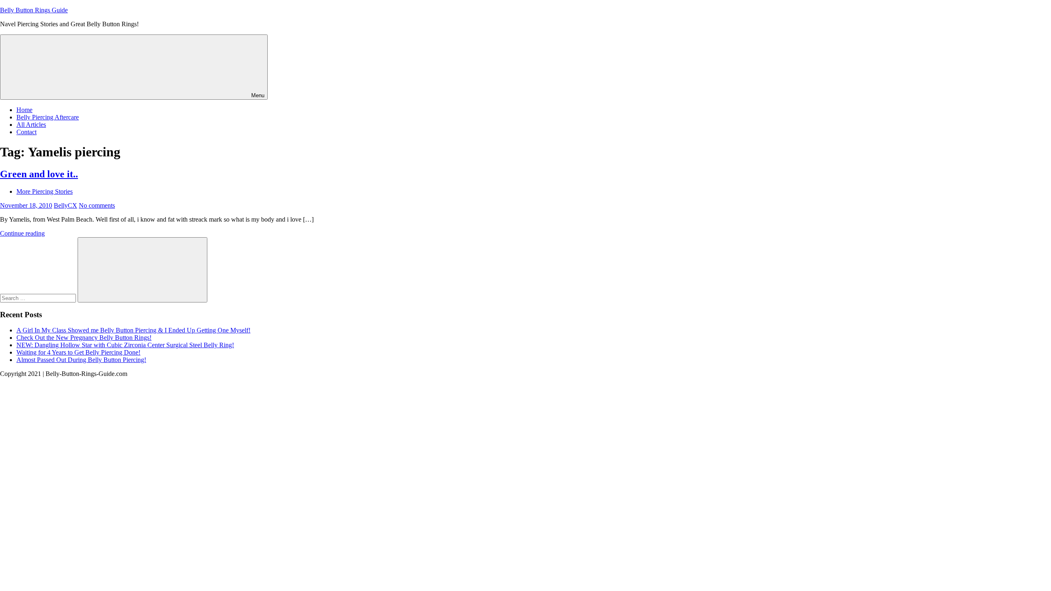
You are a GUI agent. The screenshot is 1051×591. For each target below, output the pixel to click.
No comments (97, 205)
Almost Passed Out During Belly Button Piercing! (81, 359)
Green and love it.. (39, 174)
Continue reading (22, 233)
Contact (26, 131)
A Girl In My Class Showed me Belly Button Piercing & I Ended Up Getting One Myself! (133, 330)
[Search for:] (39, 297)
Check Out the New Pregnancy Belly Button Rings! (83, 337)
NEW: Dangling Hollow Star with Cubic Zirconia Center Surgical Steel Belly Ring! (125, 344)
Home (24, 109)
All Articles (31, 124)
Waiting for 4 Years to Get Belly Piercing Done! (78, 352)
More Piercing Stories (44, 191)
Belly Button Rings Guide (34, 10)
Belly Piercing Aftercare (47, 117)
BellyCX (65, 205)
